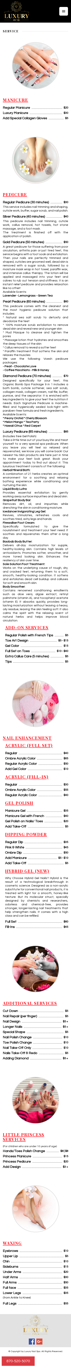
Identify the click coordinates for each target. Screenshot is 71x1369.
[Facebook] (32, 1342)
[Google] (39, 1342)
